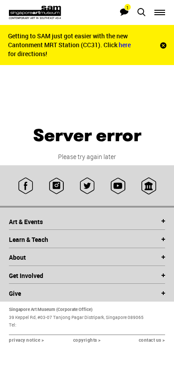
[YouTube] (118, 185)
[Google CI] (148, 185)
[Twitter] (87, 185)
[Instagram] (56, 185)
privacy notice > (26, 340)
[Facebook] (25, 185)
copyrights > (87, 340)
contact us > (152, 340)
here (125, 45)
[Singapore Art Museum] (48, 12)
